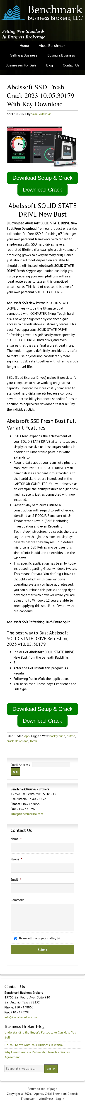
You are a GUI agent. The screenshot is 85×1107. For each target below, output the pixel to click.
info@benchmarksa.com (27, 814)
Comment (17, 900)
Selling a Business (23, 55)
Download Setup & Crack (42, 178)
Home (24, 45)
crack (10, 741)
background (57, 736)
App (27, 736)
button (71, 736)
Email (16, 880)
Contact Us (71, 65)
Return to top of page (42, 1089)
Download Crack (42, 190)
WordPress (46, 1099)
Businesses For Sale (20, 65)
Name (16, 839)
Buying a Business (61, 55)
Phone (16, 859)
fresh (33, 741)
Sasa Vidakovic (41, 114)
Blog (49, 65)
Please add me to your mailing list (39, 938)
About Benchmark (52, 45)
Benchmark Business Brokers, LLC (41, 13)
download (22, 741)
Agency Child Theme (48, 1094)
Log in (60, 1099)
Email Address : (21, 765)
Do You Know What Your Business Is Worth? (34, 1045)
